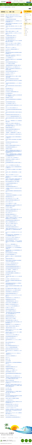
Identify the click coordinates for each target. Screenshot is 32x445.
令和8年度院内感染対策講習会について (10, 315)
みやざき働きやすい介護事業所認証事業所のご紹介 (12, 91)
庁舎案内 (30, 440)
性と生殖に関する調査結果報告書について (11, 254)
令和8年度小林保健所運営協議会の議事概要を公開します (13, 129)
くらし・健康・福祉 (27, 11)
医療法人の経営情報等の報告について (10, 342)
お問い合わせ (22, 440)
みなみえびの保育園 (8, 360)
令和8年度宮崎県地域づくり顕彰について (11, 371)
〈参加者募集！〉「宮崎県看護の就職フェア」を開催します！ (13, 132)
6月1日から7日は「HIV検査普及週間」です (11, 355)
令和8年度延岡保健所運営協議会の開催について (12, 336)
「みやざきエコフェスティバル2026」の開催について (12, 334)
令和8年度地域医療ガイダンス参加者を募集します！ (12, 291)
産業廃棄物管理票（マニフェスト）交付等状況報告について (13, 324)
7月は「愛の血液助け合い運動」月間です (11, 271)
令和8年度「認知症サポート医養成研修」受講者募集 (12, 398)
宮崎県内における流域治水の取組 (10, 380)
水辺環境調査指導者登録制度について (10, 368)
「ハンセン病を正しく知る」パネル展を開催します (12, 157)
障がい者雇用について (8, 274)
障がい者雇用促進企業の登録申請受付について (11, 264)
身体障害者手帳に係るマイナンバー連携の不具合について (13, 297)
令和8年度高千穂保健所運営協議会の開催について (12, 71)
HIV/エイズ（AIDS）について (9, 201)
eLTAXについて (7, 357)
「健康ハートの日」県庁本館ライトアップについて (12, 174)
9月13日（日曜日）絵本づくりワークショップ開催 (12, 198)
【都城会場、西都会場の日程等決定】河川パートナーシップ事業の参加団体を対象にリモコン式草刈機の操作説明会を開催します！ (14, 229)
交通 (25, 25)
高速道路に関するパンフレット (9, 74)
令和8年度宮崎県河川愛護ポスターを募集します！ (12, 320)
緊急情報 (8, 2)
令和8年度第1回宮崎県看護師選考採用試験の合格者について (13, 266)
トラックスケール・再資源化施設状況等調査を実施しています (13, 116)
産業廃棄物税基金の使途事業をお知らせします (11, 366)
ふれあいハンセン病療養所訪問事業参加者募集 (11, 347)
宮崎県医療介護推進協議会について (10, 127)
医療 (25, 27)
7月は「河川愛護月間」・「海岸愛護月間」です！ (12, 269)
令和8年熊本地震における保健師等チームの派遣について (13, 159)
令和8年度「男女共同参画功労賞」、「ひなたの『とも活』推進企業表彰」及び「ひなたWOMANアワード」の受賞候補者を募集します (14, 241)
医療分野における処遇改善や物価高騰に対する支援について (13, 145)
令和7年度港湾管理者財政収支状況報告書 (11, 19)
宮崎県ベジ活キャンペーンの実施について (11, 47)
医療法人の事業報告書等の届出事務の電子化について (12, 345)
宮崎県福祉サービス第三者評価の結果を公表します (12, 304)
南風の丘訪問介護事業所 (9, 389)
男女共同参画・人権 (27, 13)
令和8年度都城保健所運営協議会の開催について (12, 186)
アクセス (26, 440)
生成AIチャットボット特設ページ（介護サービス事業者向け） (13, 43)
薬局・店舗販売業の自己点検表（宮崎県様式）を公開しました (13, 288)
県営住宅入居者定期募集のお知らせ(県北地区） (12, 252)
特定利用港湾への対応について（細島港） (11, 225)
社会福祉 (26, 30)
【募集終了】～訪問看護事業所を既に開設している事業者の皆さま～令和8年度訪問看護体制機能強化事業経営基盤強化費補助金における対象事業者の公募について (14, 155)
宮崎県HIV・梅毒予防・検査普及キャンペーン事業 (12, 31)
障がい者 (26, 33)
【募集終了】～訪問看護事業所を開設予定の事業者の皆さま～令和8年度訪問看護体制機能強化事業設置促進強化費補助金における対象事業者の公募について (14, 151)
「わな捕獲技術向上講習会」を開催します (11, 35)
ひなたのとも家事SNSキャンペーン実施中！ (11, 203)
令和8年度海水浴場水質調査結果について (11, 309)
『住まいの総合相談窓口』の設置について (11, 103)
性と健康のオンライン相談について (10, 307)
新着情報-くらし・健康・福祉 (28, 23)
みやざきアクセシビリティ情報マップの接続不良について (13, 237)
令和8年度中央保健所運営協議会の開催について (12, 293)
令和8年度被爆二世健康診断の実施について (11, 214)
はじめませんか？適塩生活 (9, 207)
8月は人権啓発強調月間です (9, 93)
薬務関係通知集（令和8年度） (9, 97)
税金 (25, 16)
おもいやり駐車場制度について (9, 57)
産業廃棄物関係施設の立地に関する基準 (11, 299)
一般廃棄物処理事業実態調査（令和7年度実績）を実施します (13, 65)
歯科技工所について (8, 50)
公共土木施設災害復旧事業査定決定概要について (12, 183)
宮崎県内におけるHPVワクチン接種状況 (11, 318)
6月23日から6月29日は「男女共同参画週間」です (12, 302)
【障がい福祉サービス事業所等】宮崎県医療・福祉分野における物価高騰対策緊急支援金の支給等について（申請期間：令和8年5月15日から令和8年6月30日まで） (14, 385)
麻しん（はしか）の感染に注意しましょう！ (11, 415)
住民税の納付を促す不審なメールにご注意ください (12, 404)
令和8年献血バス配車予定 (9, 148)
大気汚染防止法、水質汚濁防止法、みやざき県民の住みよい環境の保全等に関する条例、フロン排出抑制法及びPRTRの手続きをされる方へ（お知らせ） (14, 410)
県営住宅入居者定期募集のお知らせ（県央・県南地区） (13, 181)
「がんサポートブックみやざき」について (11, 407)
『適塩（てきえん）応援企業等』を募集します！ (12, 223)
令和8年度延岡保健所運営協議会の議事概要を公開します (13, 220)
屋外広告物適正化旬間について (9, 88)
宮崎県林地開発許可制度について (10, 196)
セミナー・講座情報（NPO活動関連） (10, 63)
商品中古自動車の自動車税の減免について (11, 37)
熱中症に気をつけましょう (9, 193)
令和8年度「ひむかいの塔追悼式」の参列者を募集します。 (13, 123)
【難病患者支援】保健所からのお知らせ (11, 327)
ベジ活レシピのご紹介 (8, 143)
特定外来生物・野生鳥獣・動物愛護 (28, 20)
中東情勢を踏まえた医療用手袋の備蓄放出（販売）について (13, 209)
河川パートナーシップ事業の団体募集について (11, 244)
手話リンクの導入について (9, 212)
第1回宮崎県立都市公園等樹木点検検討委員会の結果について (13, 114)
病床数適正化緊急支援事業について (10, 258)
